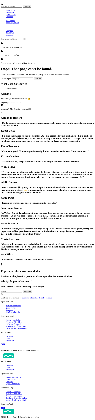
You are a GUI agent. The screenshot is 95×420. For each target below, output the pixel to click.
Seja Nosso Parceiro (13, 312)
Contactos (9, 17)
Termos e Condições (13, 320)
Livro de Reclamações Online (16, 328)
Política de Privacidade (14, 322)
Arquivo (4, 103)
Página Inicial (11, 10)
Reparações (10, 13)
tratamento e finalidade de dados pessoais (37, 298)
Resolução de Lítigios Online (16, 326)
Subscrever (27, 291)
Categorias (9, 31)
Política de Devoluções (14, 324)
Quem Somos (11, 15)
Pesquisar (27, 6)
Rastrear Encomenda (13, 306)
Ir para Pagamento (12, 23)
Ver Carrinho (10, 21)
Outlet (8, 338)
